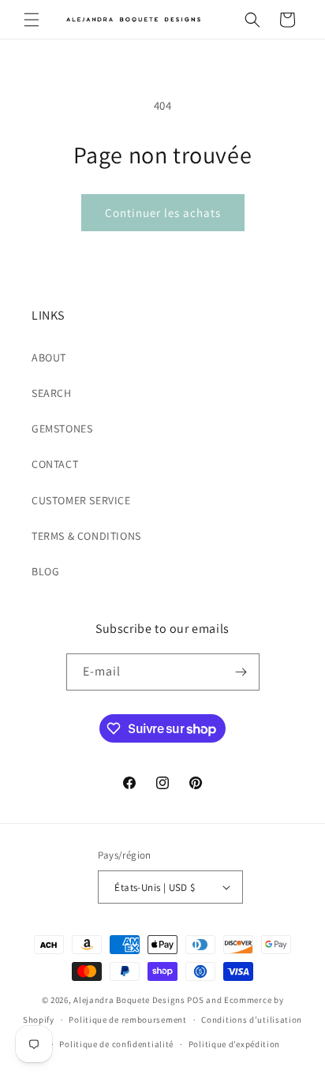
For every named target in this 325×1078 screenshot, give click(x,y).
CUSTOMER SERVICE (81, 500)
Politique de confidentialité (116, 1044)
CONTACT (55, 464)
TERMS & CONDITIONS (86, 536)
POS (195, 999)
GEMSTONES (62, 428)
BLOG (45, 571)
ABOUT (49, 357)
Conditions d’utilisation (251, 1019)
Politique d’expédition (234, 1044)
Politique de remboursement (127, 1019)
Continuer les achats (163, 212)
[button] (31, 19)
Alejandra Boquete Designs (129, 999)
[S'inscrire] (241, 672)
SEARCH (52, 393)
